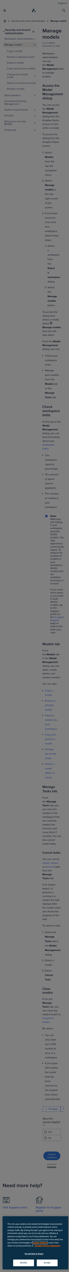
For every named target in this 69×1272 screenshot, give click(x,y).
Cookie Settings (40, 1242)
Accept (47, 1262)
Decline (23, 1262)
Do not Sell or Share (34, 1254)
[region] (35, 1242)
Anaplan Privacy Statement (47, 1246)
